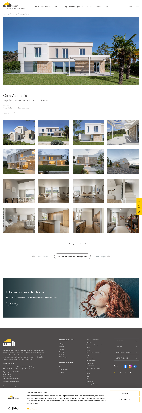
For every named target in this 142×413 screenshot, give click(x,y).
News (88, 378)
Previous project (42, 256)
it (130, 372)
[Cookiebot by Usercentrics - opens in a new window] (13, 409)
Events (98, 6)
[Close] (136, 6)
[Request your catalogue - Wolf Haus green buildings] (139, 206)
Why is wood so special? (73, 6)
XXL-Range (62, 354)
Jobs (106, 6)
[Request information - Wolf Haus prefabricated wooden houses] (139, 201)
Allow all (125, 393)
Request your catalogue (123, 352)
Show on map (9, 386)
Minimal (61, 372)
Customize (123, 399)
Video (89, 6)
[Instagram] (130, 366)
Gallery (56, 6)
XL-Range (62, 352)
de (125, 372)
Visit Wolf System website (11, 381)
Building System (91, 360)
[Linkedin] (135, 366)
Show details (32, 409)
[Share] (139, 212)
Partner (88, 371)
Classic (61, 367)
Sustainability (90, 365)
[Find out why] (71, 298)
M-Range (61, 346)
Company (89, 358)
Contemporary (63, 369)
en (130, 6)
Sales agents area (92, 384)
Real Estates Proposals (93, 368)
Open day (119, 346)
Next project (101, 256)
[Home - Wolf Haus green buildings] (14, 5)
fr (120, 372)
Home (5, 14)
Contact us (89, 381)
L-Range (61, 349)
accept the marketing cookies (69, 244)
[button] (33, 256)
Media (88, 373)
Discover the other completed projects (72, 256)
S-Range (61, 344)
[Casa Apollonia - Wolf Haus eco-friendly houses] (19, 132)
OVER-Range (63, 357)
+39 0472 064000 (12, 369)
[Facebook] (125, 366)
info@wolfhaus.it (24, 369)
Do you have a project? (93, 352)
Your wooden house (41, 6)
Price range (90, 363)
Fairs (88, 376)
